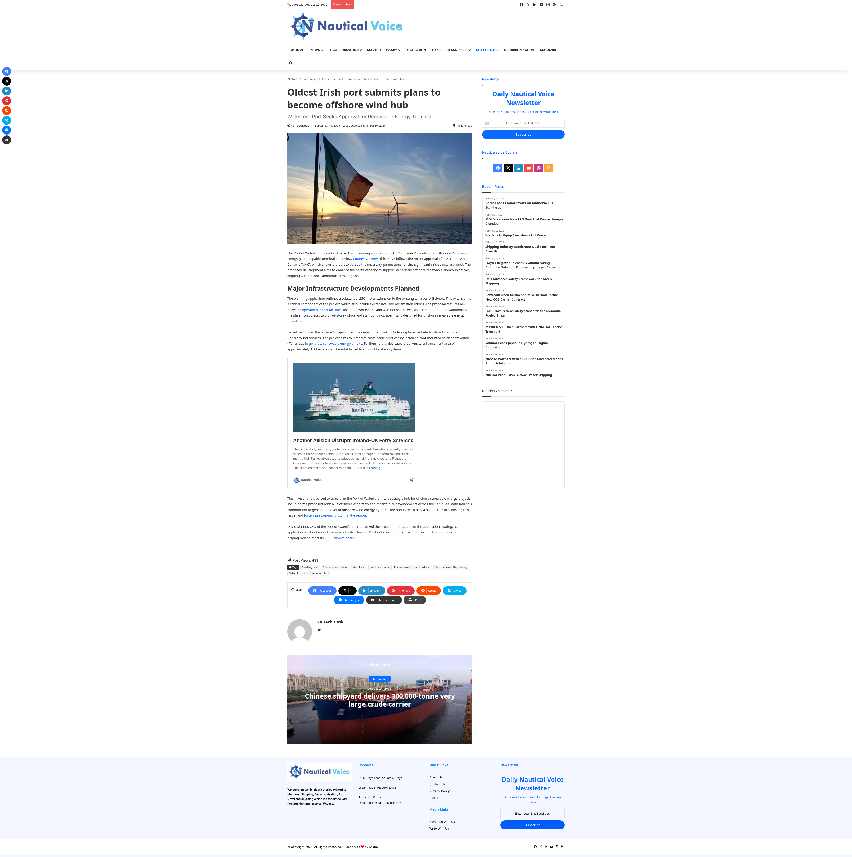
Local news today (380, 567)
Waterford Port (320, 573)
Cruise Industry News (335, 567)
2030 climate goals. (339, 538)
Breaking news (310, 567)
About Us (435, 777)
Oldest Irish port (298, 573)
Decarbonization (344, 50)
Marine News (401, 567)
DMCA (433, 798)
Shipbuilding (487, 50)
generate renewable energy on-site (335, 343)
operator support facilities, (322, 309)
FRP (435, 50)
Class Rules (456, 50)
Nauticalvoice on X (497, 391)
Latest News (358, 567)
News (315, 50)
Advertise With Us (442, 821)
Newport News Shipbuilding (451, 567)
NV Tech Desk (300, 125)
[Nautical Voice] (346, 26)
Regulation (416, 50)
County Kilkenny (365, 258)
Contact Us (437, 784)
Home (299, 50)
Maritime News (422, 567)
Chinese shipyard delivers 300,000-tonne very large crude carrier (380, 700)
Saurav (373, 847)
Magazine (548, 50)
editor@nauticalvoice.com (384, 803)
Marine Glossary (382, 50)
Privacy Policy (439, 791)
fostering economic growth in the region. (335, 515)
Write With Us (439, 828)
